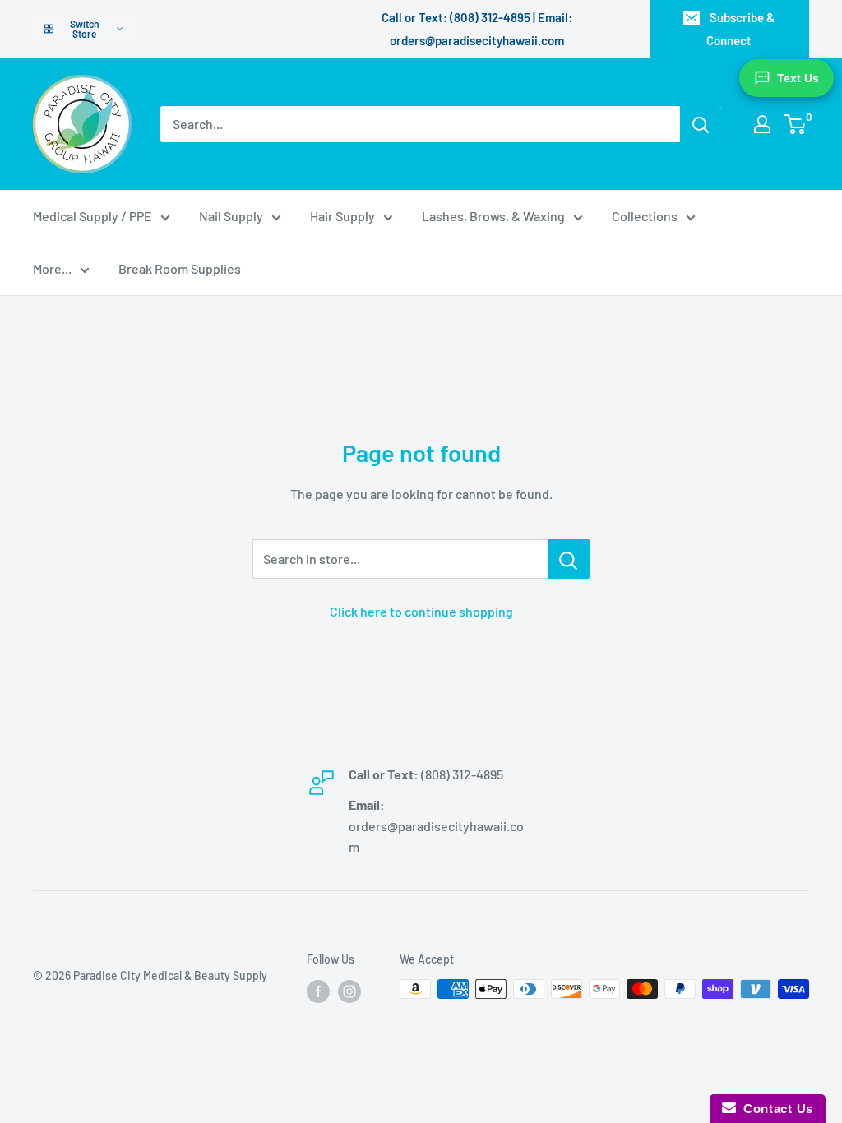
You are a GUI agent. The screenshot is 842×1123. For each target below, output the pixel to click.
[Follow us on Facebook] (318, 990)
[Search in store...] (569, 559)
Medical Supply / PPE (92, 216)
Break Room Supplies (179, 268)
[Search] (700, 124)
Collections (645, 216)
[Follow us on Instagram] (349, 990)
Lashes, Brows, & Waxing (493, 216)
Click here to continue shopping (421, 611)
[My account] (762, 124)
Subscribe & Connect (740, 29)
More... (52, 268)
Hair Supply (342, 216)
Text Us (798, 78)
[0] (795, 124)
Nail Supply (231, 216)
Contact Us (774, 1109)
